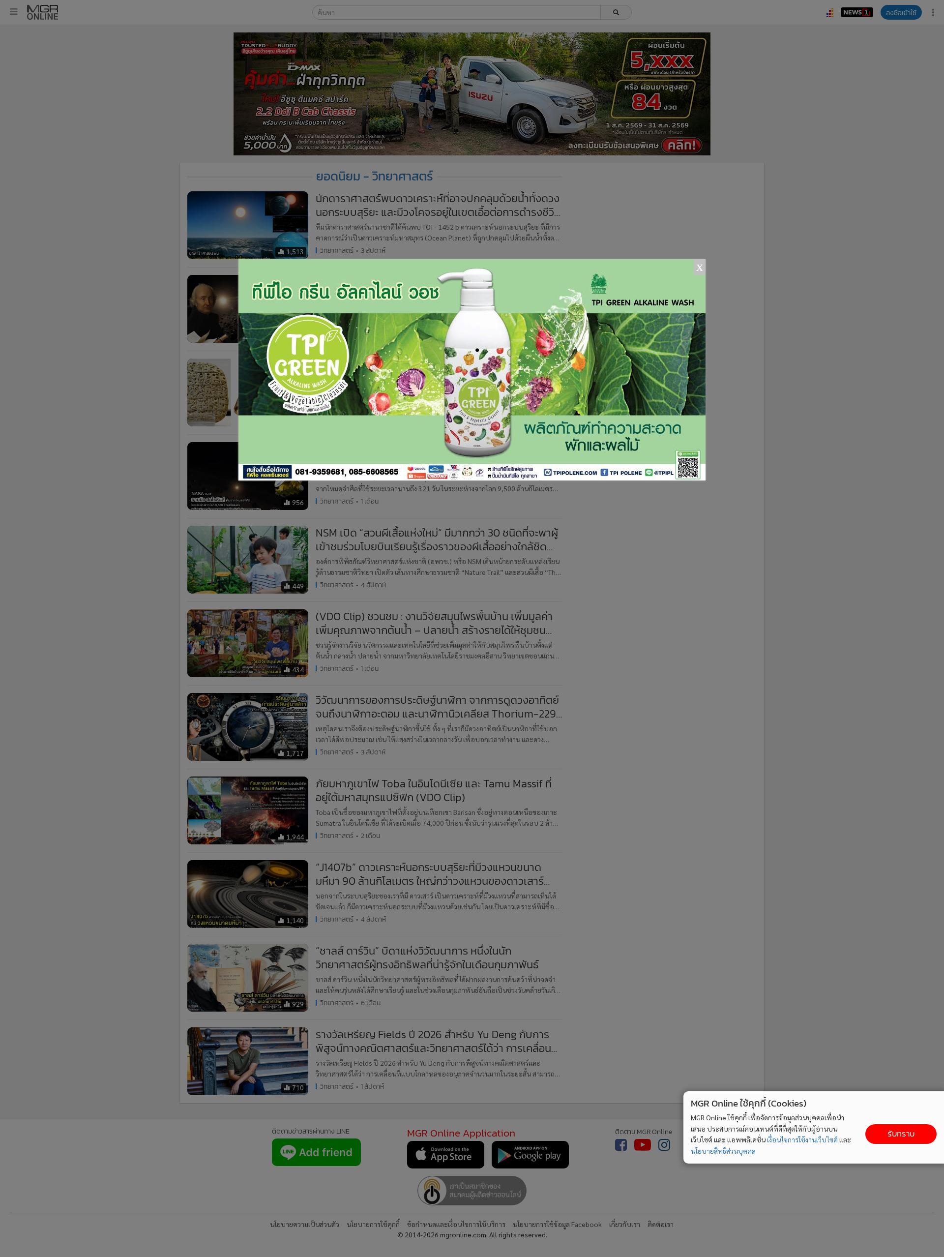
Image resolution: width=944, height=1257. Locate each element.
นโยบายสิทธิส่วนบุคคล (723, 1150)
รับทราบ (900, 1134)
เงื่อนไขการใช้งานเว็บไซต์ (802, 1139)
